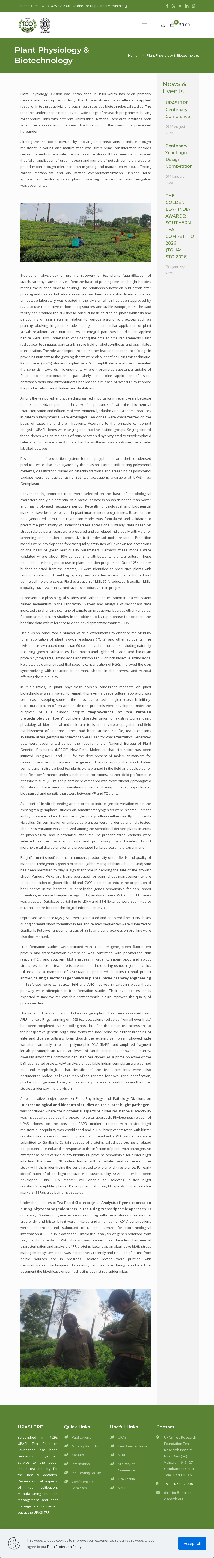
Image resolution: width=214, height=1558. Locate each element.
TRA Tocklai (127, 1479)
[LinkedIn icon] (187, 5)
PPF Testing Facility (86, 1472)
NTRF (122, 1455)
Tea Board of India (132, 1446)
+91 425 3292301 (57, 5)
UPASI (122, 1437)
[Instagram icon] (193, 5)
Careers (78, 1455)
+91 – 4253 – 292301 (179, 1483)
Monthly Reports (85, 1446)
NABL (122, 1487)
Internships (81, 1464)
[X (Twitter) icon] (174, 5)
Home (133, 55)
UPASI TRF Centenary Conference (177, 109)
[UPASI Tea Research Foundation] (42, 25)
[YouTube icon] (180, 5)
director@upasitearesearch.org (102, 5)
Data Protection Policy (64, 1546)
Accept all (192, 1543)
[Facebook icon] (167, 5)
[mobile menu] (144, 24)
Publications (81, 1437)
